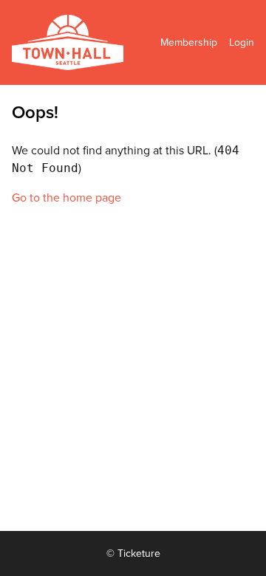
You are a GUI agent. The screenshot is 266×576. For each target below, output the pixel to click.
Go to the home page (66, 198)
